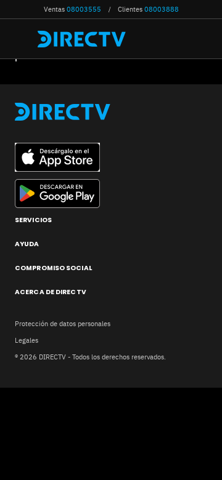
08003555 (84, 9)
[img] (23, 38)
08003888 (161, 9)
